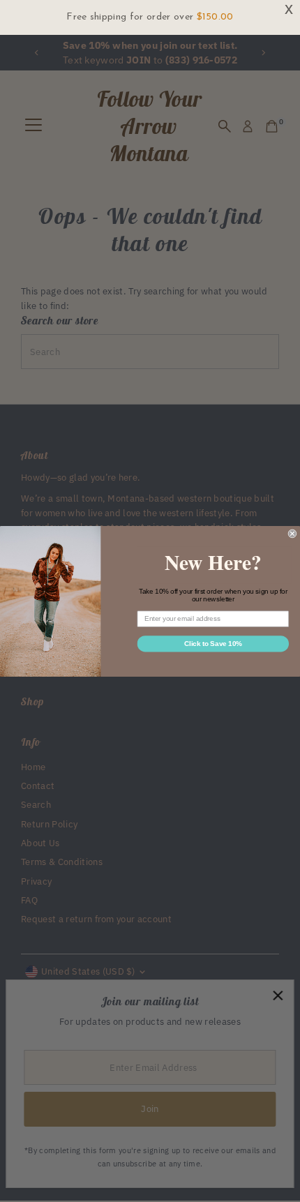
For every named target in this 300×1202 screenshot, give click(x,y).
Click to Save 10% (213, 643)
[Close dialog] (292, 533)
